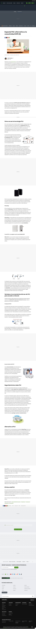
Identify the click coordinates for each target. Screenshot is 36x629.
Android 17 (23, 561)
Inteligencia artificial (27, 588)
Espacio (25, 585)
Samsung (14, 588)
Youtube (32, 3)
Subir (31, 599)
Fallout (17, 25)
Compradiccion (4, 615)
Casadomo (23, 501)
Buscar (33, 596)
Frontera (33, 25)
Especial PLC (24, 505)
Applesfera (3, 606)
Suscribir (16, 567)
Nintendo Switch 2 (5, 25)
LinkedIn (19, 574)
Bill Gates (10, 25)
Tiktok (28, 3)
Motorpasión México (30, 621)
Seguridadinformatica (16, 501)
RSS (16, 574)
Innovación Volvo (20, 11)
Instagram (31, 3)
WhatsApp (26, 3)
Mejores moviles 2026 (12, 561)
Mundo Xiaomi (4, 609)
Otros (13, 505)
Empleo (14, 590)
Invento (25, 25)
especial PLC (13, 61)
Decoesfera (3, 614)
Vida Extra (10, 605)
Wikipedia (7, 503)
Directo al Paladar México (24, 621)
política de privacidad (14, 569)
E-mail (9, 37)
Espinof (16, 605)
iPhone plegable (19, 561)
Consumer (28, 501)
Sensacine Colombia (16, 622)
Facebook (5, 37)
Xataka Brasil (4, 622)
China (3, 590)
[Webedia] (34, 0)
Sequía (14, 25)
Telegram (29, 3)
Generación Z (21, 25)
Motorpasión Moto (31, 605)
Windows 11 (26, 590)
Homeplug (11, 503)
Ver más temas (4, 592)
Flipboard (7, 37)
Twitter (34, 3)
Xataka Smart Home (4, 608)
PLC (19, 505)
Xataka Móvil (4, 605)
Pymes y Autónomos (10, 614)
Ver (18, 529)
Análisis (14, 585)
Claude (28, 561)
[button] (10, 58)
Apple (3, 588)
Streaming (3, 585)
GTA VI (28, 25)
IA (30, 25)
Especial (16, 505)
